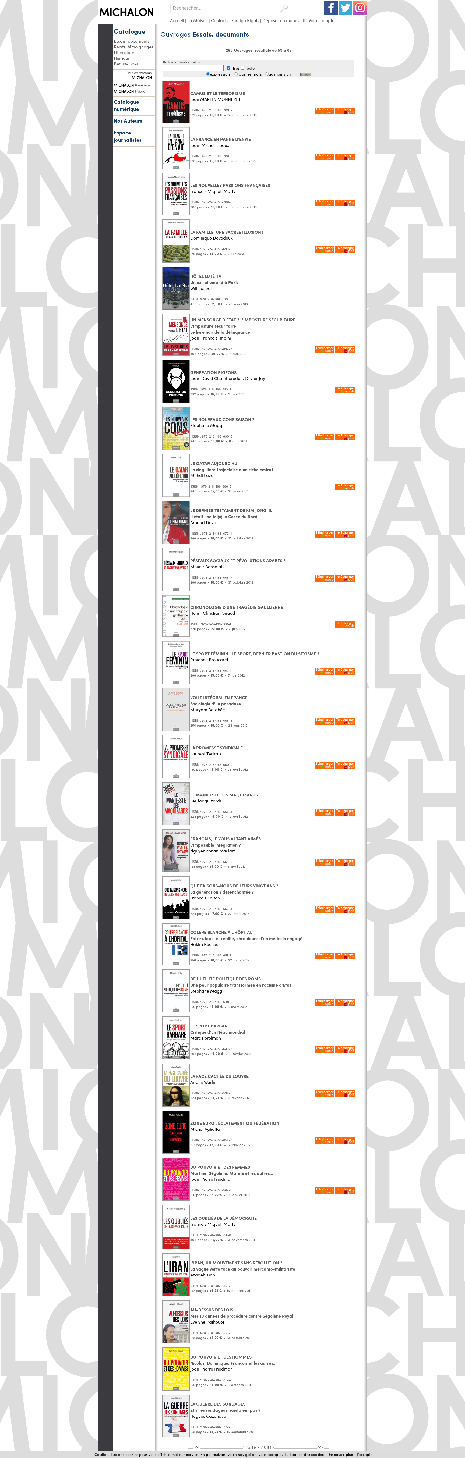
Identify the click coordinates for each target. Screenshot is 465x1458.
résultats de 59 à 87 (273, 50)
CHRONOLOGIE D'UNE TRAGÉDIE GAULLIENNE (236, 607)
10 (272, 1447)
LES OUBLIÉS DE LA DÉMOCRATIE (223, 1218)
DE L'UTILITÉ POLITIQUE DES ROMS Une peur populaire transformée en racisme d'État (240, 982)
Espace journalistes (128, 136)
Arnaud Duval (203, 522)
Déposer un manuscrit (283, 20)
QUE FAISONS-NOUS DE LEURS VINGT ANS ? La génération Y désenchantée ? (234, 889)
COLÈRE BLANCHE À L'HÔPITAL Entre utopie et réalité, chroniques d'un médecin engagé (246, 935)
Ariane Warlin (203, 1082)
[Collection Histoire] (134, 90)
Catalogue (129, 30)
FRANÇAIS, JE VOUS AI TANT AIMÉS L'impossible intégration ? (225, 841)
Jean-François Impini (210, 338)
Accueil (177, 20)
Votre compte (321, 20)
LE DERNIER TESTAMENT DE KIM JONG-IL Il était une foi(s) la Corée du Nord (231, 513)
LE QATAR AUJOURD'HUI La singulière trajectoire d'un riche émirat (231, 466)
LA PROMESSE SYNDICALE (216, 748)
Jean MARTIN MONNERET (215, 99)
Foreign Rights (245, 20)
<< (197, 1447)
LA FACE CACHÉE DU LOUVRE (219, 1076)
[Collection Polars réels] (134, 84)
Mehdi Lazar (202, 475)
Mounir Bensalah (207, 566)
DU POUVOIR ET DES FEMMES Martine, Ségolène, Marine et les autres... (231, 1170)
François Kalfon (205, 898)
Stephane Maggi (206, 425)
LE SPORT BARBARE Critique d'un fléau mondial (217, 1029)
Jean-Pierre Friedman (211, 1179)
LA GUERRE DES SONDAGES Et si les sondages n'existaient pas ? (225, 1407)
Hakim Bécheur (205, 944)
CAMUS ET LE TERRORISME (217, 93)
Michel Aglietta (205, 1129)
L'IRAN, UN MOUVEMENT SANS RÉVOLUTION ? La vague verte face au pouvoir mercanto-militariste (242, 1266)
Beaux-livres (126, 63)
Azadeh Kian (202, 1275)
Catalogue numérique (126, 105)
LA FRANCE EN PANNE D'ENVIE (220, 139)
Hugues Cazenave (208, 1416)
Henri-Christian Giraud (212, 613)
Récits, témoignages (133, 46)
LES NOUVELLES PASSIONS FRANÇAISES (230, 185)
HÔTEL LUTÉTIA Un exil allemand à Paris (214, 279)
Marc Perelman (205, 1038)
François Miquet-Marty (212, 191)
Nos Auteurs (128, 120)
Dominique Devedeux (211, 238)
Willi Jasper (201, 288)
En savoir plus (341, 1454)
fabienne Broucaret (209, 659)
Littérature (124, 52)
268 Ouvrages (239, 50)
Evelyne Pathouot (207, 1322)
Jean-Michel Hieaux (209, 145)
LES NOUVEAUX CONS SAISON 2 (222, 419)
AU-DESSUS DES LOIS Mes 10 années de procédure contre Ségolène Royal (241, 1313)
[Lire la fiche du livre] (176, 121)
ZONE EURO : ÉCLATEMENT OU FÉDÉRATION (234, 1123)
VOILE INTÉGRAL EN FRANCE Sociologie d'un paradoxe (218, 700)
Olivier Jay (255, 378)
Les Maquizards (206, 800)
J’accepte (365, 1454)
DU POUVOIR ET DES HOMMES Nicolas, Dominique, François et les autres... (233, 1360)
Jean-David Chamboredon (216, 378)
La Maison (197, 20)
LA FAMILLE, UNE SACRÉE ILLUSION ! (226, 232)
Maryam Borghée (207, 709)
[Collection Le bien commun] (134, 76)
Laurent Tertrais (205, 753)
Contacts (219, 20)
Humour (121, 58)
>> (320, 1447)
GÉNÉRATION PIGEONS (213, 372)
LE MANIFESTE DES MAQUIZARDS (224, 795)
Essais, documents (131, 41)
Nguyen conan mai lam (213, 851)
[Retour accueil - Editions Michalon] (134, 22)
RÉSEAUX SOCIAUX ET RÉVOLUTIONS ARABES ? (238, 560)
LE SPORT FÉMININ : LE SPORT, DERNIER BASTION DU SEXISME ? (254, 653)
